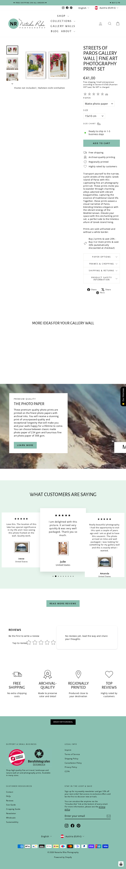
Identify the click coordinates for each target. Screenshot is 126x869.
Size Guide (11, 804)
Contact (9, 792)
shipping (92, 82)
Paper (87, 98)
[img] (93, 94)
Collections (62, 21)
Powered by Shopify (63, 857)
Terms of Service (72, 754)
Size (86, 110)
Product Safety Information (101, 278)
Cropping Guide (13, 809)
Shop (62, 16)
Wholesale (11, 817)
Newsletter (11, 813)
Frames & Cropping (101, 263)
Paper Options (101, 257)
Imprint (68, 750)
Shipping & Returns (101, 270)
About (67, 31)
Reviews (9, 800)
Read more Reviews (63, 603)
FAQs (8, 796)
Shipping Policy (71, 758)
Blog (55, 31)
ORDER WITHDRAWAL (63, 722)
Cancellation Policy (73, 763)
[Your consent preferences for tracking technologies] (121, 864)
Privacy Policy (71, 767)
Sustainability (12, 822)
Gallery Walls (63, 26)
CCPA (67, 771)
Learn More (25, 445)
